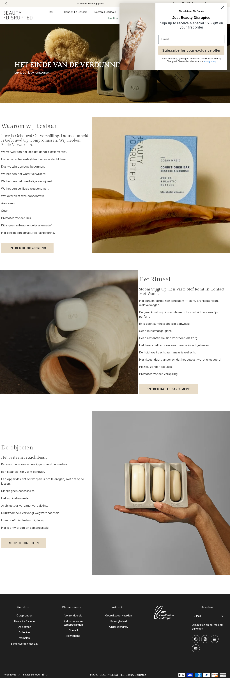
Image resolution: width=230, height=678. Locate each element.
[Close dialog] (223, 7)
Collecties (24, 632)
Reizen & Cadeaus (105, 11)
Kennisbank (73, 635)
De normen (24, 626)
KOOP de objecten (23, 543)
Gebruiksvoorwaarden (118, 615)
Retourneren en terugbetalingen (73, 623)
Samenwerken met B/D (24, 643)
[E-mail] (196, 648)
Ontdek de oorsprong (27, 248)
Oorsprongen (25, 615)
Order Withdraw (118, 626)
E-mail (197, 615)
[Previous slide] (6, 4)
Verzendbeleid (73, 615)
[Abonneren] (222, 615)
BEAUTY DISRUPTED (112, 674)
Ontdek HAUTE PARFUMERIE (168, 389)
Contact (73, 630)
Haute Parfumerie (24, 621)
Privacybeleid (119, 621)
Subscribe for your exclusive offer (191, 50)
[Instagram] (205, 639)
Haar (50, 11)
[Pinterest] (196, 639)
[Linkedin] (214, 639)
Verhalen (24, 637)
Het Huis (113, 18)
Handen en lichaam (75, 11)
